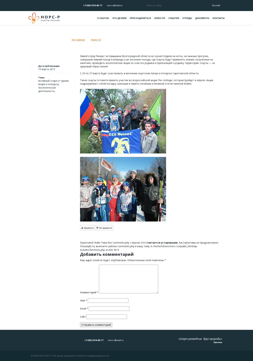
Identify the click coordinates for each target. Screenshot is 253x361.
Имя (83, 300)
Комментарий (89, 292)
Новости (159, 18)
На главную (78, 39)
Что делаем (119, 18)
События (173, 18)
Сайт (83, 316)
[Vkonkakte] (31, 5)
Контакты (219, 18)
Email (84, 308)
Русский (216, 5)
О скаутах (103, 18)
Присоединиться (140, 18)
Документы (202, 18)
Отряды (187, 18)
